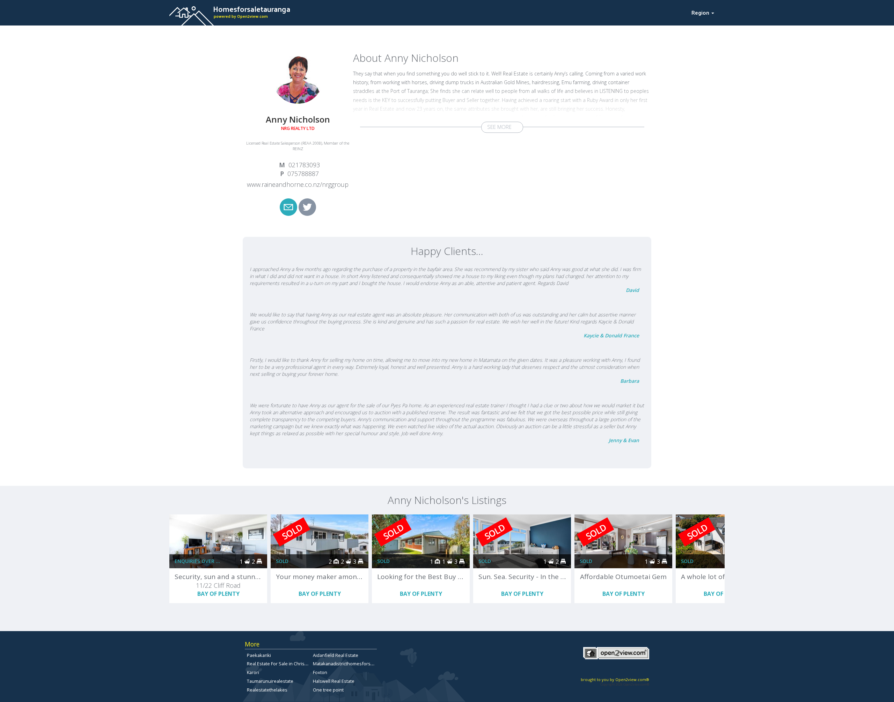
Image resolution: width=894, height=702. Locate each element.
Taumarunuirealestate (270, 681)
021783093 (304, 165)
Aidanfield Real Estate (335, 655)
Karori (253, 672)
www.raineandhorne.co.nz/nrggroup (298, 184)
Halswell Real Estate (333, 681)
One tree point (328, 690)
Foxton (320, 672)
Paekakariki (259, 655)
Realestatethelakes (267, 690)
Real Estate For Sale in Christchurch (283, 663)
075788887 (303, 173)
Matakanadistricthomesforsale (345, 663)
